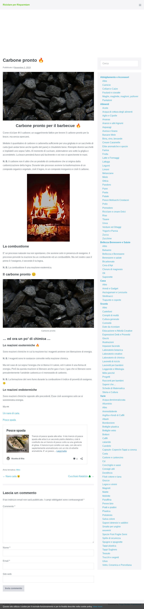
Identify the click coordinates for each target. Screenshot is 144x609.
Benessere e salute (112, 258)
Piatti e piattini (109, 507)
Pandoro (106, 185)
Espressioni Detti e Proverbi (116, 334)
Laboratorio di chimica (113, 357)
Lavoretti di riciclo (111, 361)
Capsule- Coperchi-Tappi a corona (119, 450)
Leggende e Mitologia (113, 369)
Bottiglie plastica (110, 426)
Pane (105, 188)
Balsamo (106, 250)
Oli (103, 273)
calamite (106, 442)
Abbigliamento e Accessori (114, 77)
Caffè (105, 438)
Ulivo (105, 561)
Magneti (106, 488)
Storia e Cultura (110, 392)
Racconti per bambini (113, 380)
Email (6, 561)
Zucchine (107, 238)
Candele (106, 446)
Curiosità (106, 323)
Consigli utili (108, 469)
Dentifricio (107, 473)
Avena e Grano (109, 131)
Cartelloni (107, 311)
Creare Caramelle (111, 142)
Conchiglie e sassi (111, 465)
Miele (105, 177)
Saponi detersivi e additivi (115, 523)
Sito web (7, 574)
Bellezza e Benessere (113, 254)
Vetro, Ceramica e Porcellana (117, 565)
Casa (103, 281)
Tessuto (106, 553)
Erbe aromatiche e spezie (115, 146)
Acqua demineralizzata (113, 400)
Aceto (105, 108)
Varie (103, 396)
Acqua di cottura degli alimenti (117, 112)
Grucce (106, 480)
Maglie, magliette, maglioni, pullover (120, 96)
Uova (105, 223)
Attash (105, 419)
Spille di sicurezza (111, 538)
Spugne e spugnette (112, 542)
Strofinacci (107, 296)
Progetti (106, 377)
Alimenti (104, 104)
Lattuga (106, 161)
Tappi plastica (109, 546)
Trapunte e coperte (111, 300)
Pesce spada (9, 420)
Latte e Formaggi (110, 158)
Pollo (105, 204)
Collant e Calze (110, 89)
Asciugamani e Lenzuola (114, 292)
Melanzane (107, 173)
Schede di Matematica (113, 388)
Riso (104, 215)
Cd (103, 461)
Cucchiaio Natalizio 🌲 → (81, 476)
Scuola (104, 304)
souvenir (106, 530)
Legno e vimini (109, 484)
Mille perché (108, 373)
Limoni (105, 169)
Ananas (106, 119)
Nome (6, 547)
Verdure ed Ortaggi (111, 227)
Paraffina (106, 500)
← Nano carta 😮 (11, 476)
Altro (18, 470)
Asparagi (106, 127)
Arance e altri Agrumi (112, 123)
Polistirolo (107, 515)
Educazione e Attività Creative (117, 331)
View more (97, 606)
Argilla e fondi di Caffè (113, 415)
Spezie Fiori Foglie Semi (114, 534)
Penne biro (107, 503)
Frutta (105, 154)
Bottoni (105, 434)
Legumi (106, 165)
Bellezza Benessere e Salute (115, 242)
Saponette (107, 277)
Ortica (105, 181)
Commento (9, 506)
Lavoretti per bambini (112, 365)
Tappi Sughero (109, 549)
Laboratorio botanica (112, 350)
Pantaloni (107, 100)
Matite (105, 492)
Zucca (105, 235)
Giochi (105, 338)
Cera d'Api (107, 265)
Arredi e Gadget (110, 288)
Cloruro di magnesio (112, 269)
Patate (105, 196)
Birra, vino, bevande (112, 138)
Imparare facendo (111, 346)
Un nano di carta (11, 413)
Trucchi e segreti (110, 557)
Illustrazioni (108, 342)
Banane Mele (109, 135)
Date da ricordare (111, 327)
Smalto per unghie (111, 526)
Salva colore (108, 519)
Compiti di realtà (110, 315)
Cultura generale (110, 319)
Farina (105, 150)
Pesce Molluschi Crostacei (115, 200)
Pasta (105, 192)
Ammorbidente (109, 411)
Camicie (106, 85)
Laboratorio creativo (112, 354)
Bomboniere (108, 423)
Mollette (106, 496)
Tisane (105, 219)
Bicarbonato (108, 261)
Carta (105, 453)
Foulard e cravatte (111, 92)
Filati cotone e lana (111, 477)
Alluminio (107, 403)
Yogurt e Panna (110, 231)
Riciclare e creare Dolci (114, 211)
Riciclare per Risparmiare (16, 5)
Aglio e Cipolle (109, 115)
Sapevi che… (109, 384)
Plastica (106, 511)
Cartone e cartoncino (112, 457)
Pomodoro (107, 208)
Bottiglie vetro (109, 430)
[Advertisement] (72, 30)
